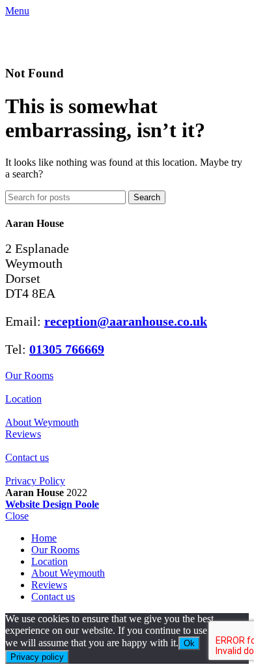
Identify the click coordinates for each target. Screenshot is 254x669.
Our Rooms (29, 375)
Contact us (27, 457)
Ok (189, 643)
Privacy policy (37, 657)
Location (23, 398)
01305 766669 (66, 349)
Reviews (23, 433)
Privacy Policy (35, 480)
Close (17, 515)
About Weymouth (42, 422)
